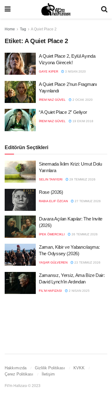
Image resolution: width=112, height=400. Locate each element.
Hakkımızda (15, 368)
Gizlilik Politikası (50, 368)
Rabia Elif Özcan (53, 201)
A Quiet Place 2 (44, 29)
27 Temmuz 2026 (87, 201)
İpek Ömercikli (52, 234)
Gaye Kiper (48, 71)
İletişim (48, 374)
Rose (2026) (51, 192)
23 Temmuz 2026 (86, 262)
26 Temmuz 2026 (84, 234)
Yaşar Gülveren (53, 262)
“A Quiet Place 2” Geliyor (63, 112)
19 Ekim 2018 (82, 121)
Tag (23, 29)
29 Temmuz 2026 (82, 179)
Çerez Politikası (19, 374)
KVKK (79, 368)
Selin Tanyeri (51, 179)
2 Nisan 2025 (79, 290)
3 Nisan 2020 (75, 71)
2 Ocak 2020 (82, 99)
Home (10, 29)
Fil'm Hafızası (50, 290)
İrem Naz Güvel (52, 99)
